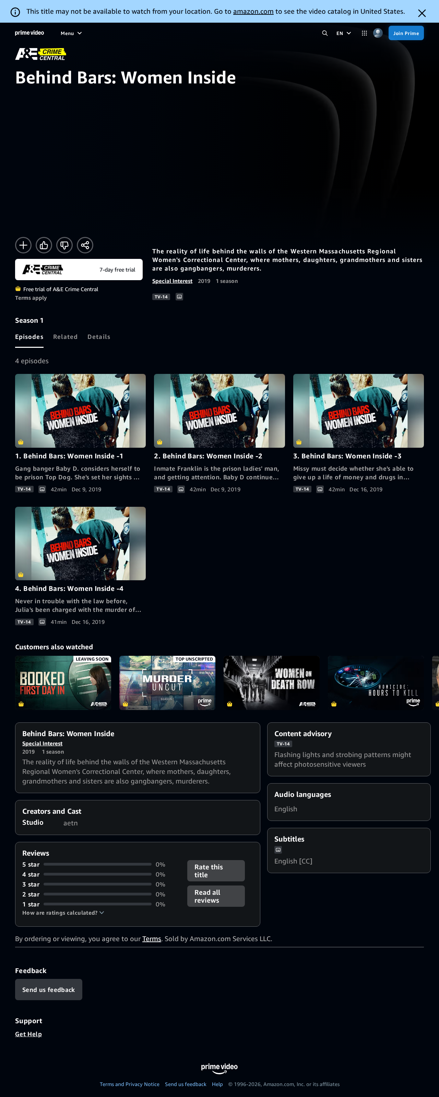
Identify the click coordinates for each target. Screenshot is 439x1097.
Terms (151, 938)
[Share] (85, 245)
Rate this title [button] (208, 871)
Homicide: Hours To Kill (376, 683)
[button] (63, 912)
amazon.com (253, 11)
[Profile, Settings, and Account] (377, 33)
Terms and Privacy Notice (129, 1084)
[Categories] (364, 33)
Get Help (28, 1034)
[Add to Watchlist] (23, 245)
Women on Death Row (272, 683)
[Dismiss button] (422, 13)
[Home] (29, 33)
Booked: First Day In (63, 683)
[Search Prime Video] (325, 33)
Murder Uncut (167, 683)
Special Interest (172, 280)
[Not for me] (64, 245)
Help (217, 1084)
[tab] (29, 336)
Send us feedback (185, 1084)
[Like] (44, 245)
